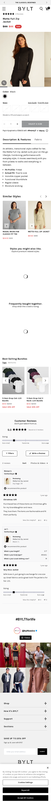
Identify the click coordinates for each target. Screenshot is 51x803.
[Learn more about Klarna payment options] (47, 130)
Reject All (25, 790)
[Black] (5, 96)
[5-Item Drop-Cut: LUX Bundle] (13, 380)
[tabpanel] (25, 167)
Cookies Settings (25, 782)
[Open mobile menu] (4, 8)
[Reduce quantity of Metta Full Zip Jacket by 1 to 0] (4, 124)
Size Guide (32, 103)
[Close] (48, 768)
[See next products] (46, 196)
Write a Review (40, 454)
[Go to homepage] (25, 9)
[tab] (17, 140)
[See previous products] (40, 196)
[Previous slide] (4, 2)
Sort (24, 463)
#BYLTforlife (25, 619)
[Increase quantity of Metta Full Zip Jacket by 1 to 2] (17, 124)
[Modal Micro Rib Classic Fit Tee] (14, 215)
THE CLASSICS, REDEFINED (25, 3)
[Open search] (41, 9)
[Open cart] (47, 9)
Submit (42, 751)
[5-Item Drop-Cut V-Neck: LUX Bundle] (38, 380)
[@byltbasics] (17, 630)
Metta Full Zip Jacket (20, 482)
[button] (13, 13)
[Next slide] (46, 2)
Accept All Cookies (25, 798)
